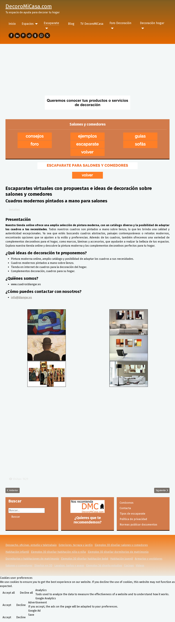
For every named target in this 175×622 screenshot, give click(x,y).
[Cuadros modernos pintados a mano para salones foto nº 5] (46, 373)
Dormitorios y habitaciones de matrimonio (32, 558)
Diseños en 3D (43, 565)
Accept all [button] (9, 592)
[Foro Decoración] (112, 28)
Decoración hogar (152, 23)
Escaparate (51, 23)
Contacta (125, 508)
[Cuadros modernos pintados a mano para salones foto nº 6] (128, 373)
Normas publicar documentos (138, 524)
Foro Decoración (120, 23)
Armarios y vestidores (148, 558)
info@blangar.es (21, 297)
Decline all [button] (26, 592)
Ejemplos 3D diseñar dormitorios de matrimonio (118, 552)
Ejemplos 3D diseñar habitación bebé (84, 558)
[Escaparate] (46, 28)
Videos (140, 565)
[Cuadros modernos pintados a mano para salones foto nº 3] (46, 347)
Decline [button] (21, 605)
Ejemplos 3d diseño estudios (104, 565)
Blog (71, 24)
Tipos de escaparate (132, 513)
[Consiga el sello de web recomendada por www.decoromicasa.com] (87, 506)
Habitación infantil (17, 552)
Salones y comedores (18, 565)
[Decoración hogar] (142, 28)
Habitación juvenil (121, 558)
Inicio (12, 24)
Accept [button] (7, 605)
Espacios (27, 24)
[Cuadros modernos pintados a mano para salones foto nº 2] (128, 321)
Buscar (15, 516)
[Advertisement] (87, 69)
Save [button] (31, 614)
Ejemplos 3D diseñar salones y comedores (121, 545)
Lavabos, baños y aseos (69, 565)
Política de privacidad (133, 519)
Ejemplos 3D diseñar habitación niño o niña (58, 552)
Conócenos (126, 502)
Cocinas (129, 565)
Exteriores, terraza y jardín (76, 545)
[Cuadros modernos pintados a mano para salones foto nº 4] (128, 347)
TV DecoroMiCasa (91, 24)
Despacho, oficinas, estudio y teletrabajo (31, 545)
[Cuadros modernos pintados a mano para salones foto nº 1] (46, 321)
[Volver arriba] (169, 615)
